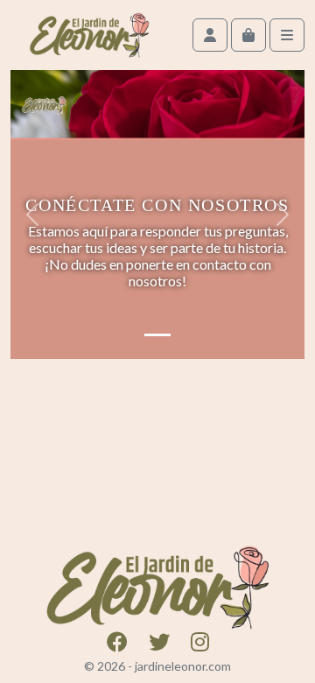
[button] (32, 214)
